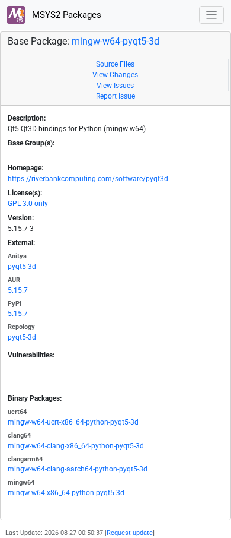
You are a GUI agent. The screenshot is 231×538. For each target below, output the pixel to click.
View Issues (115, 85)
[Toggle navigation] (211, 15)
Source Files (115, 64)
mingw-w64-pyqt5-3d (115, 41)
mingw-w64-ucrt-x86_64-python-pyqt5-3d (73, 422)
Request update (130, 533)
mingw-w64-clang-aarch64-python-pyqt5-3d (77, 469)
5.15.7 (18, 290)
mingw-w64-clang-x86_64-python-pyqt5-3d (76, 446)
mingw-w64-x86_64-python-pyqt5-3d (66, 493)
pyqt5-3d (22, 266)
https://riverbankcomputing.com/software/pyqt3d (88, 179)
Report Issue (115, 96)
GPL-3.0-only (28, 204)
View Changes (115, 75)
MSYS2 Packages (65, 15)
